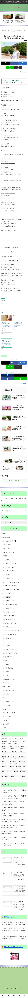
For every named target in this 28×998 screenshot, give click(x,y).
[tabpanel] (8, 18)
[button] (18, 67)
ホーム (4, 533)
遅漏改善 (6, 671)
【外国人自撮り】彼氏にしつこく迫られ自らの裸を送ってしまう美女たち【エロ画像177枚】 (13, 930)
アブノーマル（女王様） (11, 585)
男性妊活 (6, 675)
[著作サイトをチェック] (7, 375)
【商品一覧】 (8, 645)
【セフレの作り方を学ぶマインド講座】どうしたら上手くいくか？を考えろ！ (6, 343)
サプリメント (8, 683)
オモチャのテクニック (10, 627)
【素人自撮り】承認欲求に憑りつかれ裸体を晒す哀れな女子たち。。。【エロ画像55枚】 (13, 938)
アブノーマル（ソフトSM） (11, 582)
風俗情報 (6, 559)
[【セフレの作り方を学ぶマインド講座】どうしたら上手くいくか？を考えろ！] (6, 335)
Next (27, 18)
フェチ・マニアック (9, 713)
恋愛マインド (8, 556)
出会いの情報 (8, 544)
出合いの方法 (6, 537)
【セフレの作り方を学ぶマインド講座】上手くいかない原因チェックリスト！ (6, 325)
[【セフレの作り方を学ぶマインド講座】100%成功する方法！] (18, 318)
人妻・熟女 (7, 705)
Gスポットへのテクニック (11, 623)
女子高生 (6, 694)
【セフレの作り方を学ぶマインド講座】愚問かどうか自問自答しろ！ (13, 809)
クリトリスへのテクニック (11, 612)
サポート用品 (6, 641)
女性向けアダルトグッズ (11, 653)
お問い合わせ (6, 727)
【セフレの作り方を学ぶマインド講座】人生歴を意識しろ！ (13, 791)
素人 (5, 698)
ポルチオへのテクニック (11, 634)
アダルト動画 (6, 686)
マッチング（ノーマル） (11, 563)
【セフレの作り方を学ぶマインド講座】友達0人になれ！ (13, 838)
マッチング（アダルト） (11, 571)
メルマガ (4, 356)
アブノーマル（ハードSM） (11, 589)
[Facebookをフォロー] (7, 378)
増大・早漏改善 (8, 668)
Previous (1, 18)
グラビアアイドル (9, 701)
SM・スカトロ (8, 716)
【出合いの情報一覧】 (10, 541)
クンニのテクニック (9, 619)
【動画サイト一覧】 (9, 690)
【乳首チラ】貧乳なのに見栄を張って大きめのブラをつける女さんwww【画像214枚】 (13, 923)
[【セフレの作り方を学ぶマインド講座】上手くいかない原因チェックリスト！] (6, 318)
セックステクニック (8, 593)
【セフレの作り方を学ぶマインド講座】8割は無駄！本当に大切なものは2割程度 (13, 797)
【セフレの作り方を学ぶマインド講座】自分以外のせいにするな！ (13, 815)
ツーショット (8, 574)
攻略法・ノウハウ (9, 552)
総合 (5, 720)
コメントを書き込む (14, 480)
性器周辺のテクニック (10, 615)
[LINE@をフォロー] (20, 378)
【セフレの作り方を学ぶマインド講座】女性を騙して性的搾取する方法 (13, 826)
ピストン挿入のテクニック (11, 630)
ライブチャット (8, 578)
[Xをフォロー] (20, 375)
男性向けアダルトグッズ (11, 649)
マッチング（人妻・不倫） (11, 567)
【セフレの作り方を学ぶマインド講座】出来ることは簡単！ (13, 832)
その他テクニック (9, 638)
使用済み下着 (8, 656)
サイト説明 (6, 724)
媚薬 (5, 660)
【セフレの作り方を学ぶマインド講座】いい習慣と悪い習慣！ (13, 844)
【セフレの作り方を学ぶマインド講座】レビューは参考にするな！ (13, 803)
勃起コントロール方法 (10, 679)
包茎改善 (6, 664)
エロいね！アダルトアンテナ (13, 947)
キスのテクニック (9, 600)
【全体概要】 (8, 597)
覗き (5, 709)
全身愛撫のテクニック (10, 608)
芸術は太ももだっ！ (10, 917)
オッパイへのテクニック (11, 604)
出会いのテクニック (9, 548)
